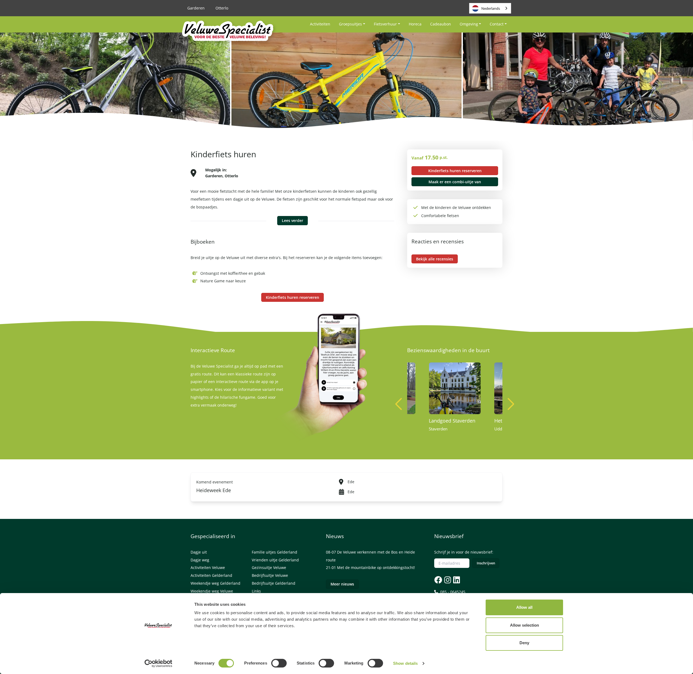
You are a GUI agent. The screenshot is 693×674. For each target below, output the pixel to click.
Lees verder (292, 220)
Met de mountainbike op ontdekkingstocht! (376, 567)
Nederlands (490, 8)
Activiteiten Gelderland (211, 575)
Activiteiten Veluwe (208, 567)
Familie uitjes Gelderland (274, 552)
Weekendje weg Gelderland (215, 583)
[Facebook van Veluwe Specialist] (438, 579)
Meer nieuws (342, 584)
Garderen (196, 8)
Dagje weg (200, 559)
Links (256, 591)
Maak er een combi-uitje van (455, 181)
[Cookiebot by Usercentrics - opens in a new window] (158, 663)
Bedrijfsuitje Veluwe (270, 575)
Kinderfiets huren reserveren (292, 297)
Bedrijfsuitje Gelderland (273, 583)
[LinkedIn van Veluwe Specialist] (456, 579)
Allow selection (524, 625)
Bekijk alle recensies (434, 258)
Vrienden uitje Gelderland (275, 559)
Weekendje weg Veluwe (212, 591)
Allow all (524, 607)
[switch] (279, 663)
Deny (524, 642)
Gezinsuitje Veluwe (269, 567)
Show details (405, 663)
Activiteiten (320, 24)
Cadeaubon (440, 24)
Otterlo (221, 8)
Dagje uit (199, 552)
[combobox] (490, 8)
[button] (511, 404)
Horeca (415, 24)
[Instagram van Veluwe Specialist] (447, 579)
